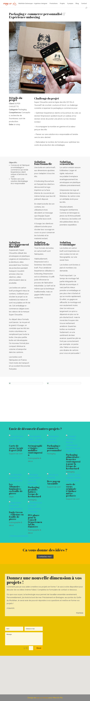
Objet (11, 497)
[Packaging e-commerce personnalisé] (54, 439)
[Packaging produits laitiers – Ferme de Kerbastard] (35, 479)
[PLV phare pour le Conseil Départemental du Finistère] (35, 507)
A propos (70, 3)
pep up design (42, 698)
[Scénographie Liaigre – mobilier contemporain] (35, 439)
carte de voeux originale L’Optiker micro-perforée (71, 490)
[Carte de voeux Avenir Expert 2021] (16, 439)
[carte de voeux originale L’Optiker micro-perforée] (73, 477)
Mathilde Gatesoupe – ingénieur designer (32, 3)
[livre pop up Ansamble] (54, 476)
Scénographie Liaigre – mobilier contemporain (35, 450)
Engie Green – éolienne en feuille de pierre (16, 516)
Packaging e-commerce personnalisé (54, 448)
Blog (77, 3)
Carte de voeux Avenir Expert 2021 (16, 448)
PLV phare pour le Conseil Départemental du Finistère (35, 521)
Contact (84, 3)
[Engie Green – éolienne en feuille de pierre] (16, 505)
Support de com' (16, 454)
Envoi (39, 648)
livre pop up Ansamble (53, 482)
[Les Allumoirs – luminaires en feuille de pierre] (16, 477)
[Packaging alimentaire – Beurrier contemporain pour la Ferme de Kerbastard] (73, 444)
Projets (62, 3)
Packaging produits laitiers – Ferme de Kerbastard (34, 492)
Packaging (51, 454)
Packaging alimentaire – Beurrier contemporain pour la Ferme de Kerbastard (73, 461)
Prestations (54, 3)
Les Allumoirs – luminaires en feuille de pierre (16, 489)
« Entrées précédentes (18, 536)
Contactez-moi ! (45, 557)
